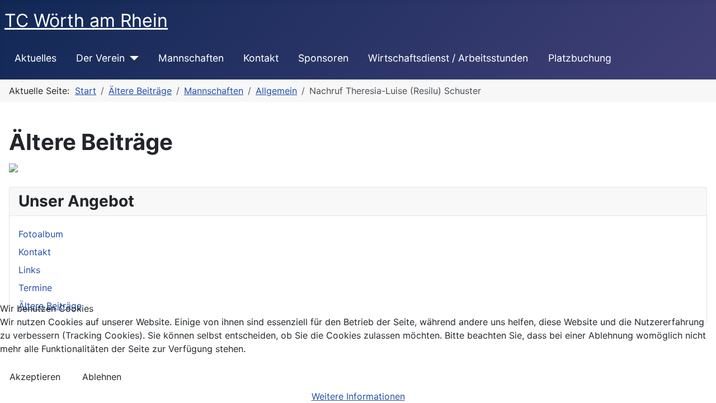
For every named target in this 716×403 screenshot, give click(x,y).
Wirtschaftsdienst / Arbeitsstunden (448, 58)
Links (29, 269)
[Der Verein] (132, 58)
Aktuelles (35, 58)
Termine (35, 287)
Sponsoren (323, 58)
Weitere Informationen (358, 396)
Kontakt (261, 58)
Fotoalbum (40, 234)
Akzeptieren (35, 376)
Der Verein (100, 58)
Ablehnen (101, 376)
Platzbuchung (579, 58)
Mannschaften (191, 58)
